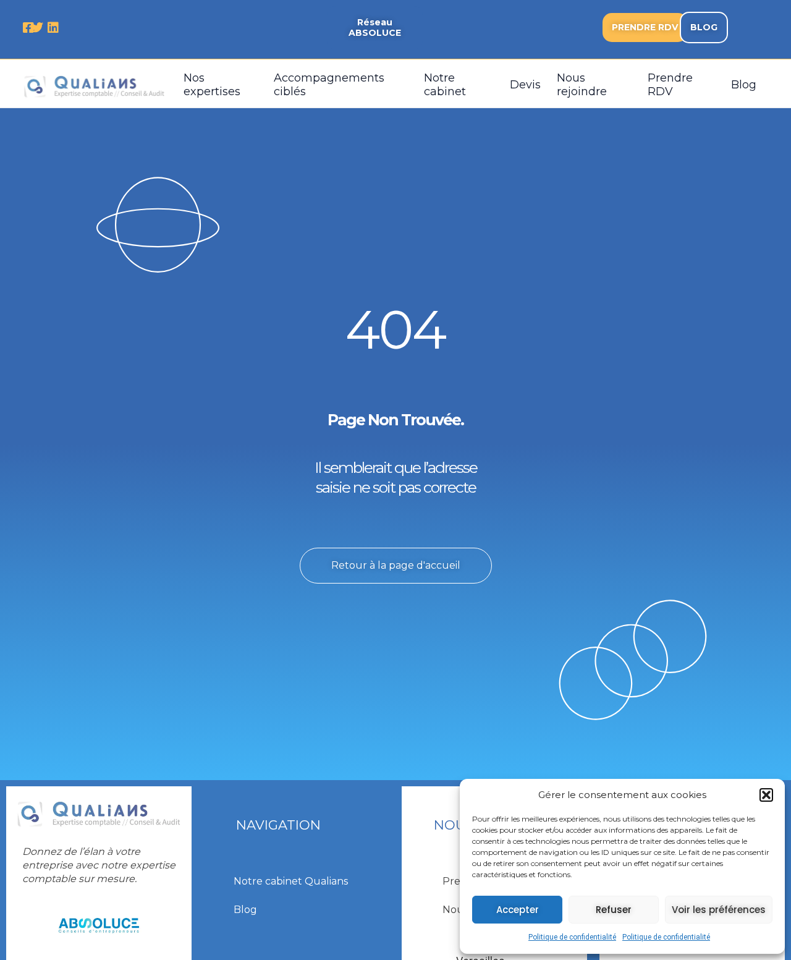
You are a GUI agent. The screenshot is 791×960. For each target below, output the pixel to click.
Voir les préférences (719, 909)
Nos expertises (212, 84)
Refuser (614, 909)
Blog (743, 84)
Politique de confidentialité (572, 937)
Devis (525, 84)
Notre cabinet (445, 84)
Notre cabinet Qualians (291, 881)
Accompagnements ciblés (329, 84)
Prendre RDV (670, 84)
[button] (766, 795)
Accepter (517, 909)
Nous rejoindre (582, 84)
